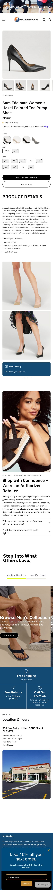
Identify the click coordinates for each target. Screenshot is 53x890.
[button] (44, 19)
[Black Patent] (26, 140)
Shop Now (9, 635)
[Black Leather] (7, 140)
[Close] (49, 850)
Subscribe (26, 883)
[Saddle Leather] (16, 140)
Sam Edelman (7, 96)
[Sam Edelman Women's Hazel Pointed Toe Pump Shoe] (8, 85)
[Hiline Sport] (26, 19)
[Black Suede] (36, 140)
